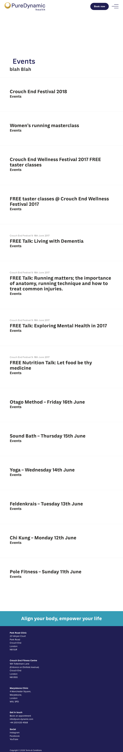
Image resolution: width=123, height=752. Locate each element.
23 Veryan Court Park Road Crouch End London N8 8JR (18, 641)
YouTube (14, 739)
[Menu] (115, 6)
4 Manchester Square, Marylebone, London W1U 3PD (20, 695)
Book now (99, 6)
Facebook (15, 735)
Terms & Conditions (34, 750)
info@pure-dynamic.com (21, 719)
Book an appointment (20, 715)
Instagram (15, 732)
